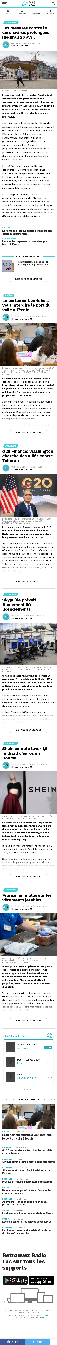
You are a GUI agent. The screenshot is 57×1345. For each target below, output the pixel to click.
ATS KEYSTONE (21, 45)
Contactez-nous (41, 1315)
